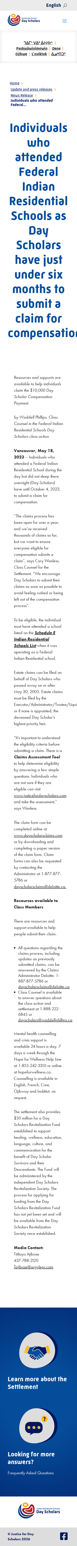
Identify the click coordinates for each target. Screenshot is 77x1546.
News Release (22, 95)
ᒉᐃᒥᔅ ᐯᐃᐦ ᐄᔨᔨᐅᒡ (38, 43)
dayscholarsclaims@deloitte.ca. (40, 886)
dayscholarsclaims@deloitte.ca (44, 986)
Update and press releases (31, 89)
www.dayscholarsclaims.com (38, 835)
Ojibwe (21, 54)
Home (14, 83)
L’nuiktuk (39, 54)
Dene (56, 48)
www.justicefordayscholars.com (40, 795)
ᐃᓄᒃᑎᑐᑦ (58, 54)
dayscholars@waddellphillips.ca (45, 1020)
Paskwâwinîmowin (31, 48)
